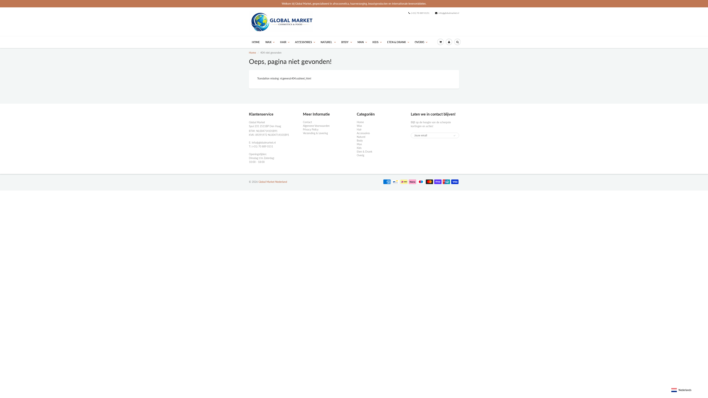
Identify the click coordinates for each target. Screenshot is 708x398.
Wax (268, 42)
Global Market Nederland (272, 181)
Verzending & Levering (315, 133)
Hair (283, 42)
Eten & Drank (396, 42)
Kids (375, 42)
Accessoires (303, 42)
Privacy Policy (310, 129)
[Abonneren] (454, 136)
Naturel (327, 42)
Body (345, 42)
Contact (307, 122)
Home (256, 42)
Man (361, 42)
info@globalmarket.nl (448, 13)
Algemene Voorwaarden (316, 125)
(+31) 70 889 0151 (420, 13)
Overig (419, 42)
